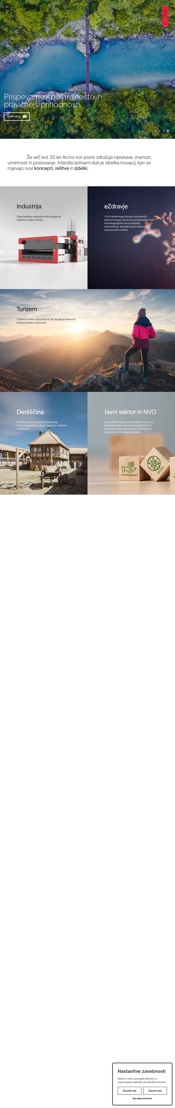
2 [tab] (159, 131)
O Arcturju (18, 117)
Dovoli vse (129, 1090)
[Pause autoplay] (168, 131)
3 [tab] (163, 131)
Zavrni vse (155, 1090)
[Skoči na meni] (7, 6)
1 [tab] (155, 131)
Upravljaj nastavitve (142, 1098)
